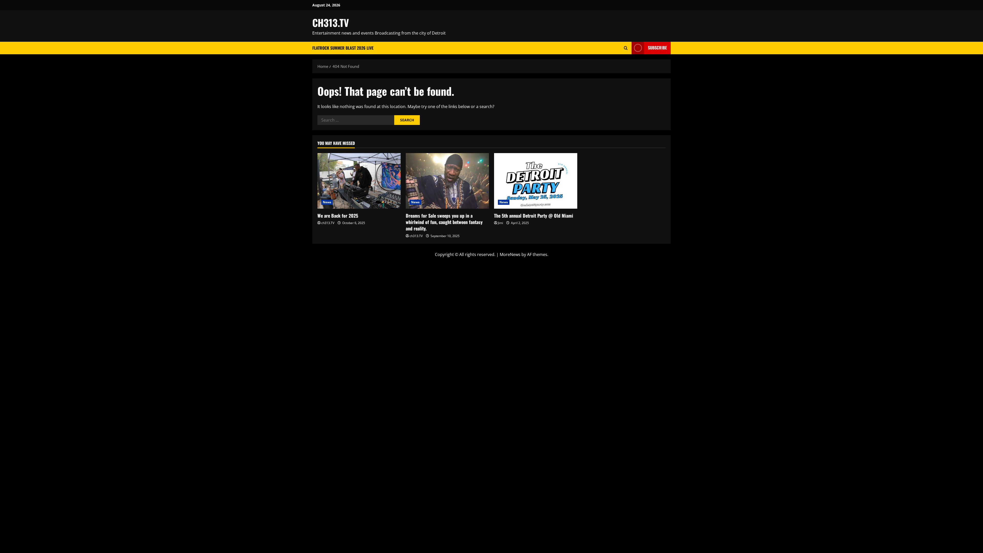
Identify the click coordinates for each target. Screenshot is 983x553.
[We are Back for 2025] (359, 181)
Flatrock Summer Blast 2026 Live (342, 48)
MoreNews (510, 254)
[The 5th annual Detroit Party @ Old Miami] (535, 181)
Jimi (500, 223)
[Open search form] (626, 48)
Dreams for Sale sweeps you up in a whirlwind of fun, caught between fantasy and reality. (444, 222)
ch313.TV (327, 223)
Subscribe (657, 48)
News (327, 202)
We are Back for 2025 (337, 215)
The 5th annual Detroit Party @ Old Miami (533, 215)
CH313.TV (330, 22)
